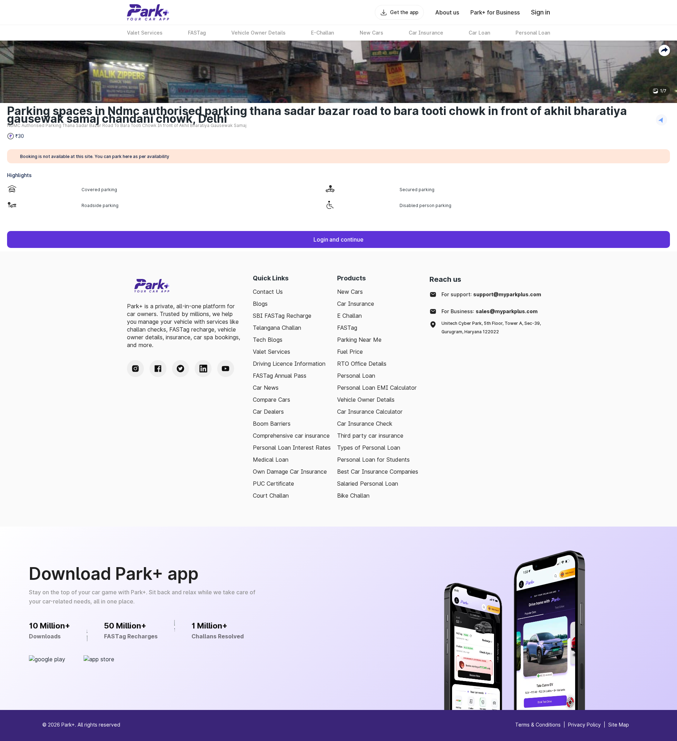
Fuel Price (350, 351)
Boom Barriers (272, 423)
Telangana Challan (277, 327)
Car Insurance (355, 303)
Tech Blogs (267, 339)
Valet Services (271, 351)
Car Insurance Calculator (370, 411)
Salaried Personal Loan (367, 483)
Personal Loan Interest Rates (292, 447)
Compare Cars (271, 399)
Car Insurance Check (364, 423)
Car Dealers (268, 411)
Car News (266, 387)
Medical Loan (270, 459)
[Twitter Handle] (180, 368)
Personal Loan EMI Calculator (377, 387)
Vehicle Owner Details (366, 399)
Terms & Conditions (538, 725)
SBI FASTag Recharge (282, 315)
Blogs (260, 303)
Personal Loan (356, 375)
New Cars (350, 291)
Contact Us (268, 291)
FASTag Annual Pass (279, 375)
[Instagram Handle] (135, 368)
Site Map (618, 725)
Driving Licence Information (289, 363)
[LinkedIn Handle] (203, 368)
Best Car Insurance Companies (377, 471)
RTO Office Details (361, 363)
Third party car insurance (370, 435)
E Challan (349, 315)
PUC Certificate (273, 483)
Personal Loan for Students (373, 459)
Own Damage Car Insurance (290, 471)
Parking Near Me (359, 339)
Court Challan (271, 495)
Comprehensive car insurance (291, 435)
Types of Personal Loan (368, 447)
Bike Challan (353, 495)
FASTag (347, 327)
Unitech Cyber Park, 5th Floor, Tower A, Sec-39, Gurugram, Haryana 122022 (491, 327)
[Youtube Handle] (225, 368)
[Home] (148, 12)
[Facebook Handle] (158, 368)
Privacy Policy (584, 725)
